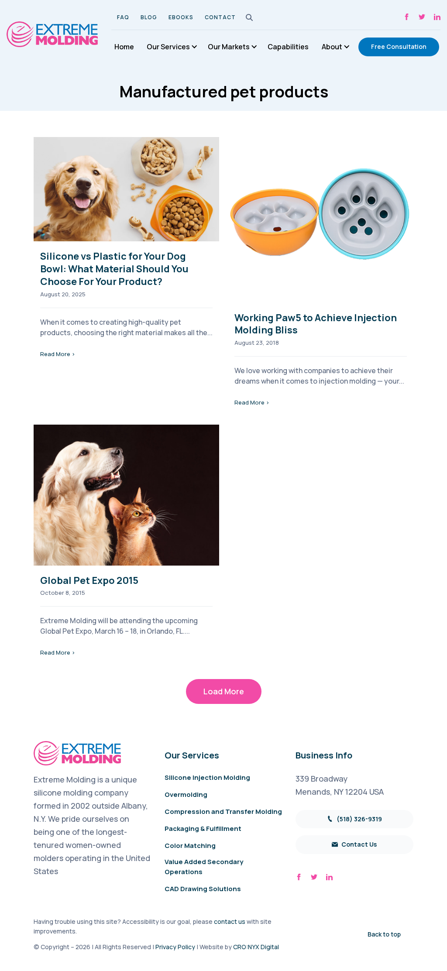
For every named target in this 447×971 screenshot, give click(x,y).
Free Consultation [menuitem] (398, 46)
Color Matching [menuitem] (190, 845)
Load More (223, 691)
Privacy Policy (175, 947)
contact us (229, 921)
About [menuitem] (332, 46)
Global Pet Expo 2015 (89, 580)
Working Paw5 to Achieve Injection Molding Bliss (315, 324)
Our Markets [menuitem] (229, 46)
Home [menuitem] (124, 46)
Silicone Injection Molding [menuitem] (207, 777)
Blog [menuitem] (149, 17)
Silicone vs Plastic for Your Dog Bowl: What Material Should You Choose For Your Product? (114, 269)
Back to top (384, 934)
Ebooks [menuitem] (180, 17)
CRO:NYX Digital (256, 947)
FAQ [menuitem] (123, 17)
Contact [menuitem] (220, 17)
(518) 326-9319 (358, 819)
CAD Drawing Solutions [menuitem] (203, 888)
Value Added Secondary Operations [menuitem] (204, 866)
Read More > (57, 354)
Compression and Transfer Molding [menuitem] (223, 811)
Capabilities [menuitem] (288, 46)
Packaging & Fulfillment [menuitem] (203, 828)
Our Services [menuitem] (168, 46)
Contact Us (358, 844)
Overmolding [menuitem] (186, 794)
